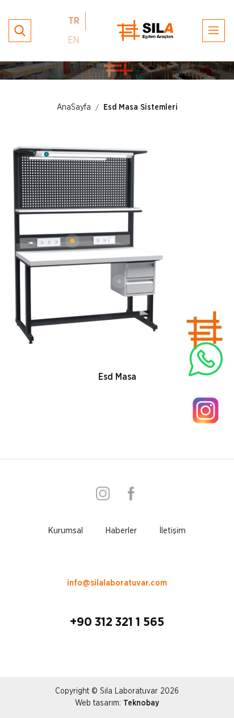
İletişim (173, 530)
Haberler (121, 530)
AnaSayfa (74, 107)
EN (73, 40)
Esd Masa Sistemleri (140, 107)
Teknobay (141, 703)
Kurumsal (65, 530)
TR (74, 21)
